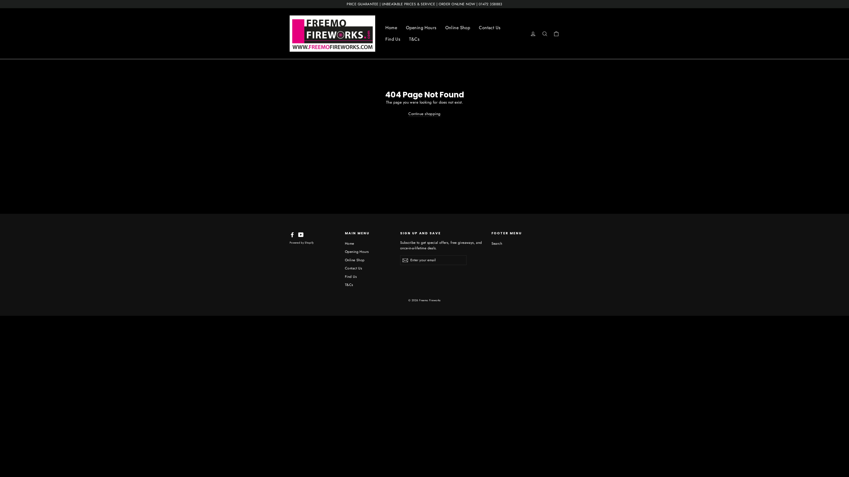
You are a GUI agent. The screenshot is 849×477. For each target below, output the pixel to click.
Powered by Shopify (302, 243)
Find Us (392, 39)
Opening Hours (421, 28)
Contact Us (489, 28)
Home (391, 28)
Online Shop (457, 28)
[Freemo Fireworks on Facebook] (292, 234)
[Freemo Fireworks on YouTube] (301, 234)
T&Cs (414, 39)
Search (496, 243)
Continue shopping (424, 113)
